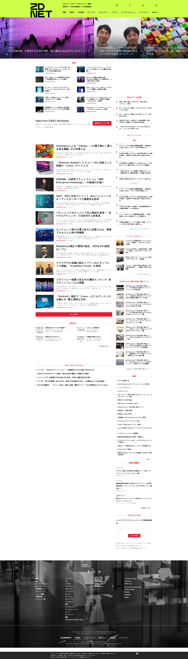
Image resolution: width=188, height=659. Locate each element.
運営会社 (113, 637)
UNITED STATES (129, 589)
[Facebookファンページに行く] (88, 572)
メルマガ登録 (134, 535)
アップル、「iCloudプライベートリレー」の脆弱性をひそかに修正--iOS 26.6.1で (65, 370)
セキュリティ (103, 12)
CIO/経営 (81, 12)
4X (95, 578)
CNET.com (127, 581)
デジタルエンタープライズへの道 (128, 421)
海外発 (72, 12)
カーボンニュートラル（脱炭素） (128, 433)
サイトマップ (123, 637)
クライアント (69, 586)
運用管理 (69, 257)
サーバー (68, 594)
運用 (66, 604)
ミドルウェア (69, 601)
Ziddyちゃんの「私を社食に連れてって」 (131, 407)
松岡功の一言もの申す (125, 414)
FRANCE (127, 592)
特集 (64, 12)
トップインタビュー (143, 274)
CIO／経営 (70, 157)
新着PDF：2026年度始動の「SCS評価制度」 (78, 6)
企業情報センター (41, 589)
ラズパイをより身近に (125, 449)
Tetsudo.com (99, 586)
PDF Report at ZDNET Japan (128, 403)
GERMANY (127, 595)
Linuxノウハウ (123, 391)
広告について (103, 637)
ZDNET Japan (99, 584)
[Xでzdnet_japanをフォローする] (94, 572)
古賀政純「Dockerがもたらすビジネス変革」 (132, 417)
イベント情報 (40, 594)
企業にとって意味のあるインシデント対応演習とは (134, 446)
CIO (66, 581)
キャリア (68, 612)
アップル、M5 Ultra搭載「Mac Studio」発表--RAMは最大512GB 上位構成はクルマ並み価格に (71, 381)
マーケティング (70, 607)
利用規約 (77, 637)
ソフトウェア (143, 12)
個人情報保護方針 (66, 637)
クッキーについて (89, 637)
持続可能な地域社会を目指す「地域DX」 (131, 437)
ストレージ (68, 596)
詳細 (82, 657)
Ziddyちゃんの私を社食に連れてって (137, 369)
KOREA (126, 597)
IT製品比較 (39, 596)
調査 (66, 617)
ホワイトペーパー (41, 586)
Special (154, 12)
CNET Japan (134, 548)
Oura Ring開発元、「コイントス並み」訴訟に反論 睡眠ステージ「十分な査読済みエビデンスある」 (73, 385)
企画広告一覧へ (104, 346)
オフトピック (69, 614)
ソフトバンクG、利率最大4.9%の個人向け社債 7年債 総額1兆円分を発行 (64, 377)
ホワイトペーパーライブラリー (139, 229)
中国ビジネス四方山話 (125, 400)
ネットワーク (69, 599)
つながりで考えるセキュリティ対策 (129, 424)
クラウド (115, 12)
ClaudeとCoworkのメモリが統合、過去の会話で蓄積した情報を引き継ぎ (63, 373)
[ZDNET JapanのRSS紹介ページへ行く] (99, 572)
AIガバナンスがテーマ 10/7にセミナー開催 (77, 4)
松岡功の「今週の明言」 (126, 410)
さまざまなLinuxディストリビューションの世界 (133, 384)
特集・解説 (70, 173)
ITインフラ (91, 12)
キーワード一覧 (40, 599)
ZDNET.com (128, 584)
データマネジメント (128, 12)
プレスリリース (40, 591)
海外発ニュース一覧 (102, 123)
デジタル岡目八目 (123, 380)
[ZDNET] (46, 8)
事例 (37, 581)
